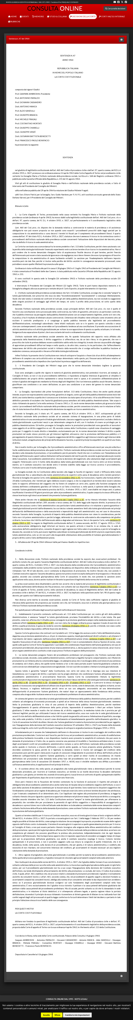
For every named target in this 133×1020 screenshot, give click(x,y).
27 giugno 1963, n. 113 (80, 682)
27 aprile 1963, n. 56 (38, 682)
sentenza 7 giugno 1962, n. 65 (103, 586)
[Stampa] (121, 39)
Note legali (81, 999)
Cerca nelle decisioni (116, 8)
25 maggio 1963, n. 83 (59, 682)
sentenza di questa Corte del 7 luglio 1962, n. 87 (62, 499)
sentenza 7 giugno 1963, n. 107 (56, 642)
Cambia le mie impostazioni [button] (77, 1015)
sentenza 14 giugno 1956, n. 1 (75, 626)
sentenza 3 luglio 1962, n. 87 (40, 623)
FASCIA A (34, 2)
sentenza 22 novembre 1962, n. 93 (65, 478)
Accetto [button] (46, 1015)
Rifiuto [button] (57, 1015)
